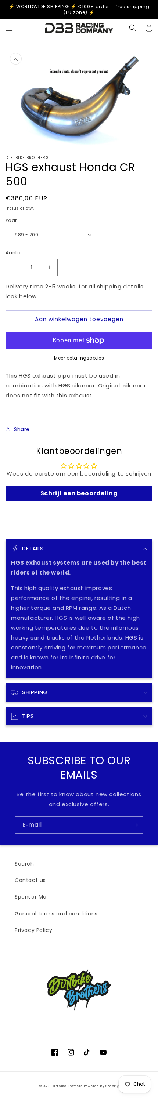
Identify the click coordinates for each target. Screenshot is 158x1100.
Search (24, 863)
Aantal (14, 252)
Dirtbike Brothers (66, 1086)
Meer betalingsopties (79, 358)
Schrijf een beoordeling (79, 493)
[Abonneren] (135, 825)
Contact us (30, 880)
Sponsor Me (31, 896)
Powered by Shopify (101, 1086)
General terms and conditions (56, 913)
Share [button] (22, 429)
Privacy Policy (33, 930)
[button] (9, 28)
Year (11, 220)
